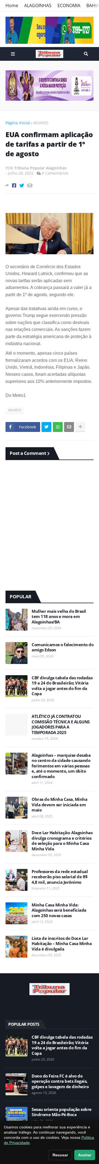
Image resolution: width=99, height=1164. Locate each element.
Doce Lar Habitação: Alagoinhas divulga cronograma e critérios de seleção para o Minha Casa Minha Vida (62, 840)
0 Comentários (55, 173)
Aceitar (84, 1155)
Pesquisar (86, 54)
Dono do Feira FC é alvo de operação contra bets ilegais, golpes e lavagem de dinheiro (60, 1081)
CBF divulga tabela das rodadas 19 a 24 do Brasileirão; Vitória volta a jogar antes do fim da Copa (62, 686)
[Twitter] (22, 185)
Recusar (60, 1155)
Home (12, 5)
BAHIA (92, 5)
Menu (13, 54)
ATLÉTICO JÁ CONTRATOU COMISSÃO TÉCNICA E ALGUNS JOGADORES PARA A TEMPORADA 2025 (61, 724)
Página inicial (18, 122)
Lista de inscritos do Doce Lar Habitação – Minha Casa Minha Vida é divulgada (62, 944)
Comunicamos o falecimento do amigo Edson (63, 647)
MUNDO (40, 122)
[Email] (30, 185)
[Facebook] (14, 185)
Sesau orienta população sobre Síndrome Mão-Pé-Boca (62, 1112)
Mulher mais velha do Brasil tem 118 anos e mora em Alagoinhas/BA (59, 617)
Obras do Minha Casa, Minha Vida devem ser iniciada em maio (59, 805)
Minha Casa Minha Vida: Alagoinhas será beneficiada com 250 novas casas (59, 910)
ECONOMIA (68, 5)
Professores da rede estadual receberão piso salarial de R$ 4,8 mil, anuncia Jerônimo (60, 877)
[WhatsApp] (58, 427)
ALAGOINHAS (37, 5)
